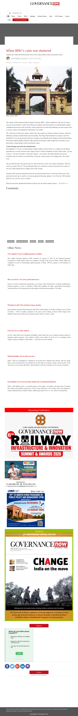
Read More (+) (63, 183)
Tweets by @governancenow (39, 675)
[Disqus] (39, 214)
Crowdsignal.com (19, 659)
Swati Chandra (15, 58)
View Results (19, 657)
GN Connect (59, 16)
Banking (32, 16)
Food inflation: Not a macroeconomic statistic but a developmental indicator (32, 382)
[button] (10, 436)
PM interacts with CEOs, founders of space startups (24, 305)
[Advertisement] (40, 42)
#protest (25, 62)
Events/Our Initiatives (20, 20)
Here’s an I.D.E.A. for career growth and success (23, 279)
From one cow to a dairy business (18, 330)
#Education (36, 62)
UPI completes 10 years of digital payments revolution (25, 254)
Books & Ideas (42, 16)
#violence (8, 62)
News (13, 16)
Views (19, 16)
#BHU (30, 62)
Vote (19, 653)
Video (9, 20)
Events (67, 16)
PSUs (25, 16)
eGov (51, 16)
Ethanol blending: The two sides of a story (21, 356)
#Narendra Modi (17, 62)
